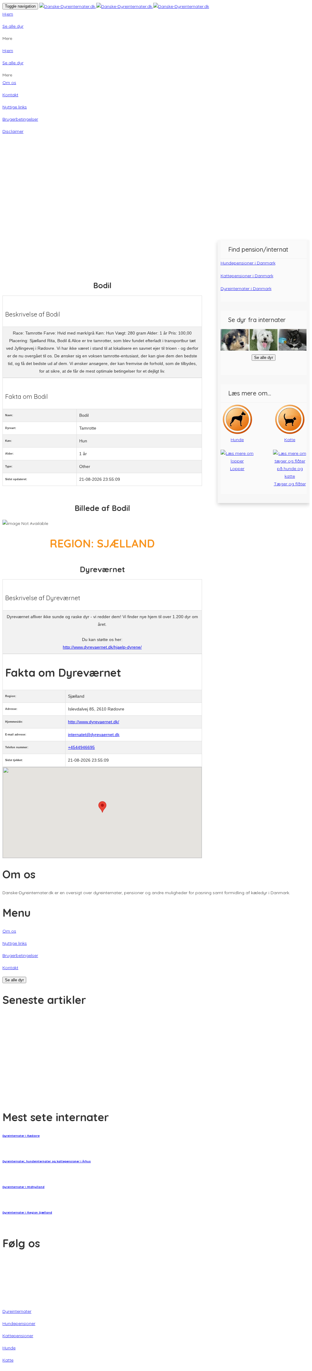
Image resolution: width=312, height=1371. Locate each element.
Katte (7, 1360)
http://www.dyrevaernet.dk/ (93, 721)
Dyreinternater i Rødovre (21, 1135)
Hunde (9, 1348)
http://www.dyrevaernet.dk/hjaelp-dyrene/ (102, 647)
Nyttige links (14, 107)
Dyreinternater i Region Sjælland (27, 1212)
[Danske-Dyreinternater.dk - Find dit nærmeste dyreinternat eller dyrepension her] (124, 6)
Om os (9, 82)
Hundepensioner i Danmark (248, 263)
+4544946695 (81, 747)
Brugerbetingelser (20, 119)
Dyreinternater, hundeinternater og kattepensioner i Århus (46, 1161)
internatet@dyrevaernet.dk (93, 734)
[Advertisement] (156, 194)
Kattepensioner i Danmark (247, 275)
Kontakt (10, 94)
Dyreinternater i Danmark (246, 288)
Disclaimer (12, 131)
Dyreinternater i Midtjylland (23, 1187)
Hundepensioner (18, 1323)
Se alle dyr (12, 26)
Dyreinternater (16, 1311)
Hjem (7, 14)
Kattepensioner (17, 1335)
